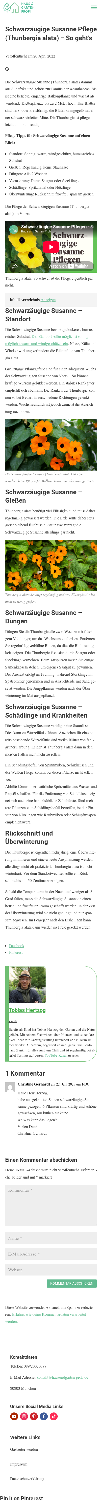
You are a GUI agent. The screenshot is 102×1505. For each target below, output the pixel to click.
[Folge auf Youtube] (14, 1416)
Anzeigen (48, 299)
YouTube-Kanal (56, 1055)
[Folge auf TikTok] (54, 1416)
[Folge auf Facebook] (44, 1416)
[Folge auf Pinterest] (34, 1416)
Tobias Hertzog (27, 1010)
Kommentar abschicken (71, 1283)
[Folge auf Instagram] (24, 1416)
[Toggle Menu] (94, 7)
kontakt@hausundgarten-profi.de (62, 1377)
